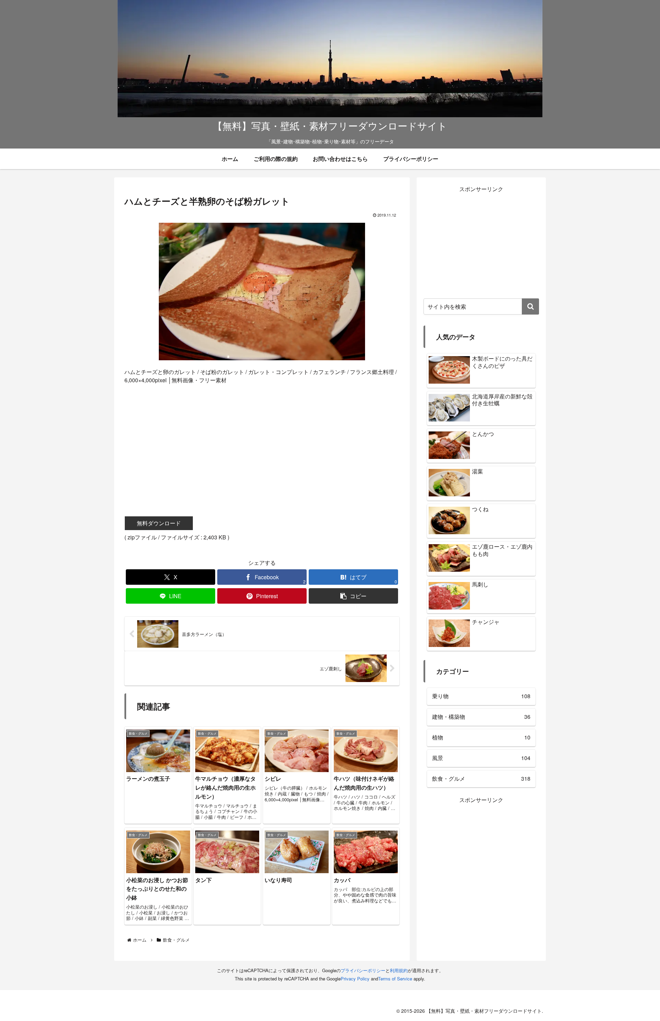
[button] (353, 596)
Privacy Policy (355, 978)
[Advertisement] (261, 440)
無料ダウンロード (159, 523)
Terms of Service (395, 978)
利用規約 (399, 970)
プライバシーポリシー (363, 970)
